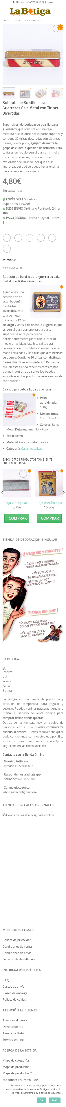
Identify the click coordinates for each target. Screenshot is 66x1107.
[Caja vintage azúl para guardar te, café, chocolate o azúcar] (17, 483)
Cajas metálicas (31, 449)
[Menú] (5, 11)
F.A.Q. (6, 980)
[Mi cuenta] (55, 12)
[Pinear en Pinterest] (52, 238)
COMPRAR (18, 518)
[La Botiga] (30, 12)
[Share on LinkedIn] (7, 249)
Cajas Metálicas (33, 20)
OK (41, 1100)
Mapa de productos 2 (17, 1073)
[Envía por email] (41, 238)
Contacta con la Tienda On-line (23, 754)
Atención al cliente (15, 1020)
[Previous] (8, 54)
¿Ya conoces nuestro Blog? (21, 1080)
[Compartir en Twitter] (30, 238)
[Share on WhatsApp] (7, 238)
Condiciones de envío (17, 953)
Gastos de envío (13, 987)
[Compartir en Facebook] (18, 238)
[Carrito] (61, 12)
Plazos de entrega (15, 993)
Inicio (7, 20)
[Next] (57, 54)
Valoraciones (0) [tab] (12, 267)
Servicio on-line (13, 1040)
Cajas (17, 20)
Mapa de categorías (16, 1060)
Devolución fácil (13, 1027)
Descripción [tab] (9, 260)
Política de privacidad (17, 940)
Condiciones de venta (17, 947)
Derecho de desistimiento (20, 959)
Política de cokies (14, 999)
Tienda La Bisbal (14, 1033)
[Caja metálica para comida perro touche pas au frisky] (49, 483)
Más (55, 1100)
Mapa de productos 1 (17, 1067)
